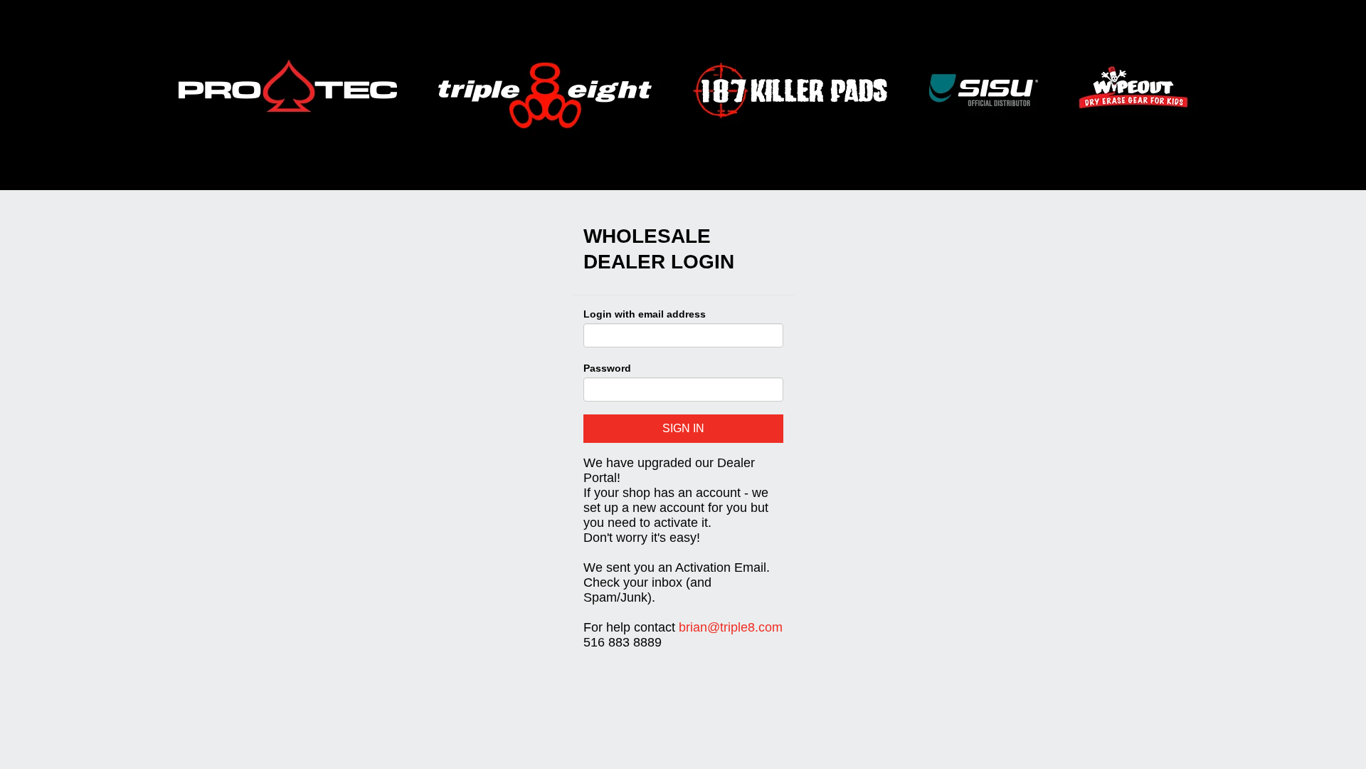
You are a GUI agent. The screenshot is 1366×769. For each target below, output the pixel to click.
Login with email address (644, 314)
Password (607, 368)
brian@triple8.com (731, 627)
